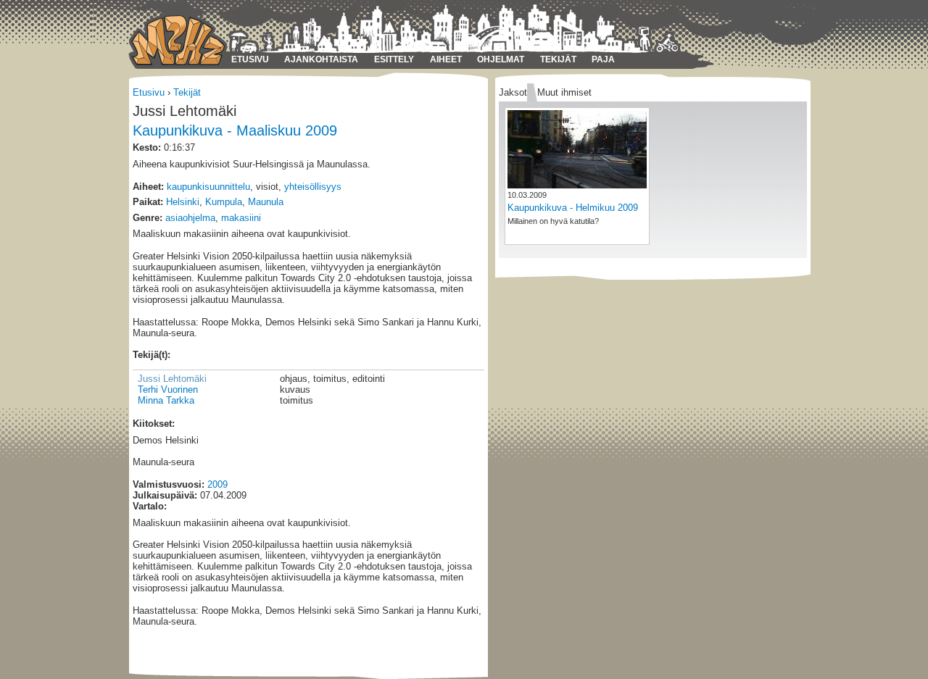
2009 (217, 484)
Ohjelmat (500, 59)
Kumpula (223, 201)
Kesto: (147, 147)
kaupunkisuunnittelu (208, 186)
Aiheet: (148, 186)
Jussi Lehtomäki (172, 378)
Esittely (394, 59)
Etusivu (250, 59)
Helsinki (182, 201)
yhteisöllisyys (312, 186)
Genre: (147, 217)
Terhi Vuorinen (168, 389)
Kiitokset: (154, 423)
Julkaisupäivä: (165, 495)
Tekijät (558, 59)
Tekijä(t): (151, 354)
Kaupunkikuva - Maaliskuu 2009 (235, 130)
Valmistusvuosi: (168, 484)
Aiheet (446, 59)
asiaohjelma (190, 217)
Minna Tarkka (166, 400)
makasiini (241, 217)
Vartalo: (150, 506)
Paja (603, 59)
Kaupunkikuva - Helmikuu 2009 (573, 207)
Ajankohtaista (321, 59)
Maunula (265, 201)
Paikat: (148, 201)
